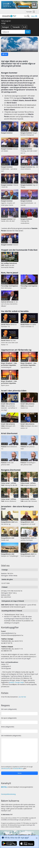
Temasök (16, 27)
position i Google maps (16, 682)
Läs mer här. (22, 697)
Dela (5, 54)
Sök (27, 32)
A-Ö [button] (24, 27)
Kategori (5, 27)
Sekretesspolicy (5, 768)
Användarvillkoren (18, 768)
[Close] (36, 838)
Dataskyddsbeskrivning (8, 794)
